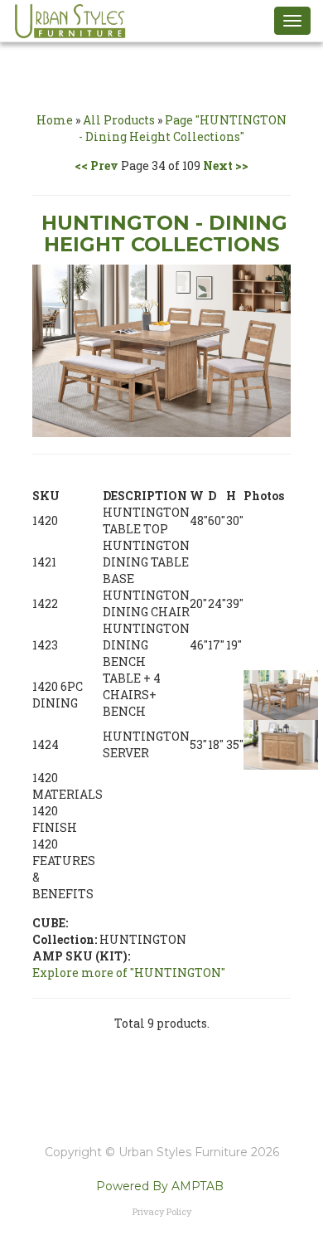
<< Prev (96, 165)
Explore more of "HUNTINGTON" (128, 972)
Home (54, 120)
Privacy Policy (162, 1211)
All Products (119, 120)
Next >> (225, 165)
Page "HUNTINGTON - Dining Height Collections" (183, 128)
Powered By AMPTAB (160, 1186)
